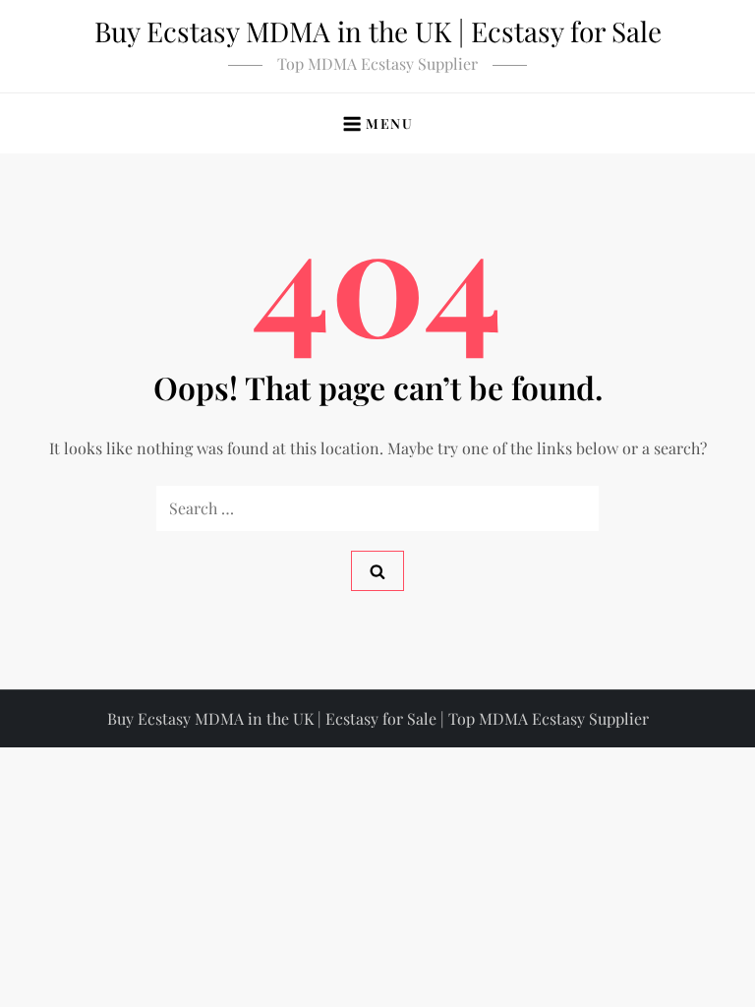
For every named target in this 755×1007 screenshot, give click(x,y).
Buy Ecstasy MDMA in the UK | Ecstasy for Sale (378, 31)
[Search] (377, 571)
